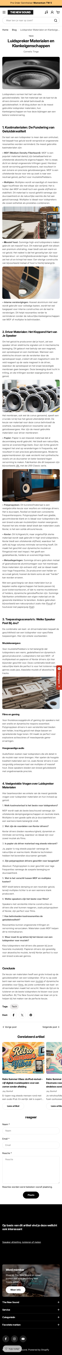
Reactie (7, 1153)
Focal (49, 603)
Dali (32, 607)
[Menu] (4, 12)
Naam (6, 1124)
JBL (18, 465)
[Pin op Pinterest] (30, 1015)
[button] (59, 677)
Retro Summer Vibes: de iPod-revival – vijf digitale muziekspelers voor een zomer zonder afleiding (22, 1083)
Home (5, 29)
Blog (14, 29)
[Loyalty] (46, 12)
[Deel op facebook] (13, 1015)
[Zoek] (55, 20)
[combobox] (31, 20)
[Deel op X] (22, 1015)
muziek (39, 981)
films (20, 984)
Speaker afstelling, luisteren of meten (21, 1242)
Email (5, 1138)
